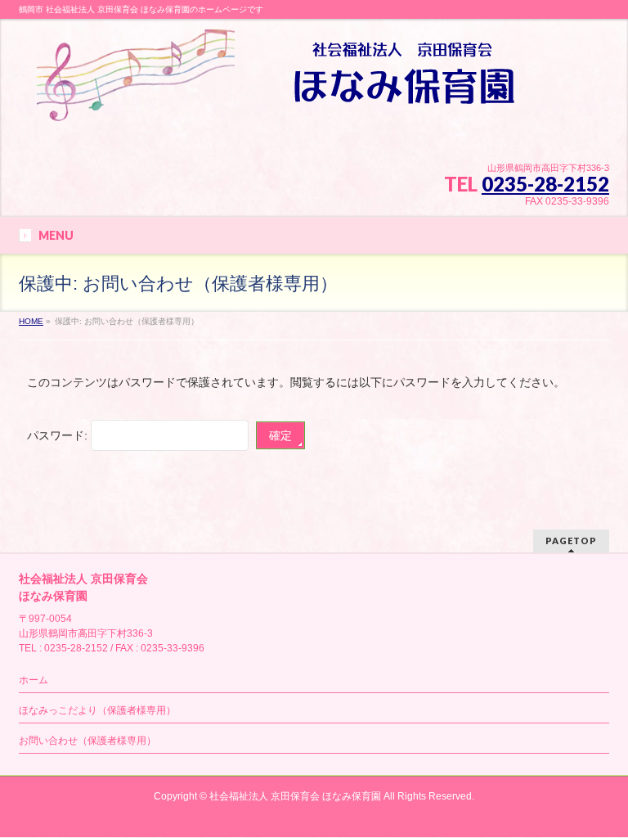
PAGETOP (571, 540)
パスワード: (59, 435)
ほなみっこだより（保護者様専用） (97, 710)
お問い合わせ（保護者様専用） (87, 740)
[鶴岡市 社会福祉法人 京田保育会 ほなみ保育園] (278, 103)
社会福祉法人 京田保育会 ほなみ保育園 (295, 796)
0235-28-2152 (545, 184)
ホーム (33, 680)
